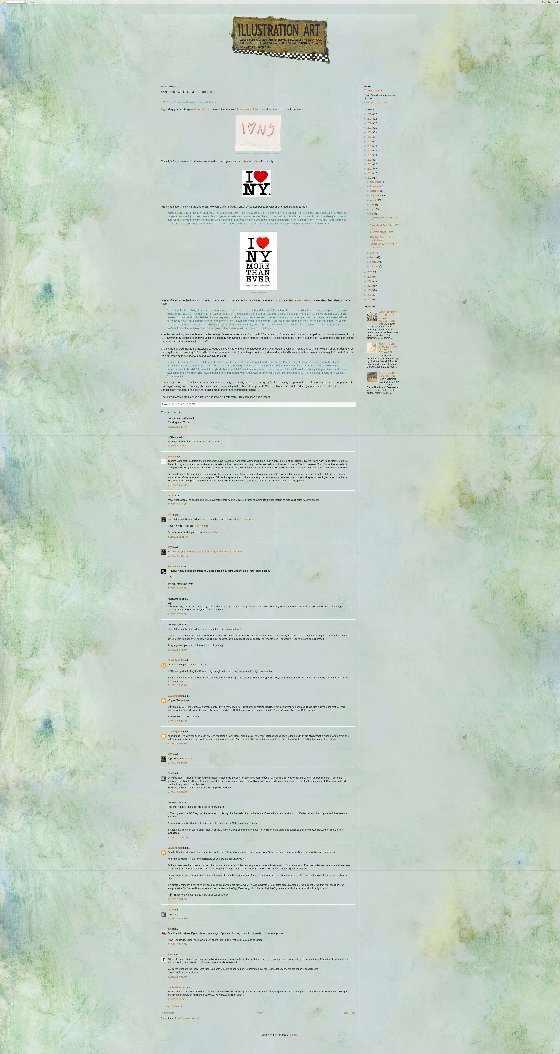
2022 (370, 132)
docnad (172, 456)
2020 (370, 141)
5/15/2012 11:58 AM (178, 837)
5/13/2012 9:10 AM (177, 504)
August (374, 200)
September (376, 195)
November (376, 186)
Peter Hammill (201, 526)
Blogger (294, 1035)
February (375, 262)
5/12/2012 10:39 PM (178, 446)
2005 (370, 299)
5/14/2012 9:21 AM (177, 792)
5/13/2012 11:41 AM (178, 536)
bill (169, 929)
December (376, 182)
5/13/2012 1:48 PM (177, 588)
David (171, 773)
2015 (370, 164)
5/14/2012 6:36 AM (177, 685)
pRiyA (171, 495)
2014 (370, 169)
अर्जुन (170, 515)
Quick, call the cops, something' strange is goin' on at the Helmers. (209, 551)
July (372, 204)
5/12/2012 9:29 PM (177, 427)
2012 (370, 178)
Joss (170, 954)
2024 (370, 123)
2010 (370, 277)
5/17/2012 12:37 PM (178, 999)
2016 (370, 159)
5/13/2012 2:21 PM (177, 614)
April (373, 253)
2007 (370, 290)
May (372, 213)
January (374, 266)
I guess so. (248, 519)
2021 (370, 137)
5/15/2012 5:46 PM (177, 944)
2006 (370, 295)
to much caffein (211, 532)
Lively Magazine (176, 987)
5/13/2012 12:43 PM (178, 556)
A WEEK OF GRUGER (382, 232)
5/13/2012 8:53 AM (177, 485)
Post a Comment (173, 1006)
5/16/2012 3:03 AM (177, 976)
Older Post (349, 1013)
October (374, 191)
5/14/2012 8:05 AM (177, 743)
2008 (370, 286)
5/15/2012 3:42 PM (177, 918)
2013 (370, 173)
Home (259, 1013)
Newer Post (168, 1013)
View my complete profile (377, 102)
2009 (370, 281)
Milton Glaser (202, 109)
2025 (370, 118)
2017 (370, 155)
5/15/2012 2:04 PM (177, 899)
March (373, 257)
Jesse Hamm (175, 566)
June (373, 209)
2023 (370, 128)
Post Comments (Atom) (187, 1018)
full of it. (188, 758)
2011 (370, 272)
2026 (370, 114)
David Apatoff (175, 660)
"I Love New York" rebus (249, 109)
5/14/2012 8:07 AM (177, 763)
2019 (370, 146)
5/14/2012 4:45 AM (177, 650)
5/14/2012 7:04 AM (177, 721)
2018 (370, 150)
